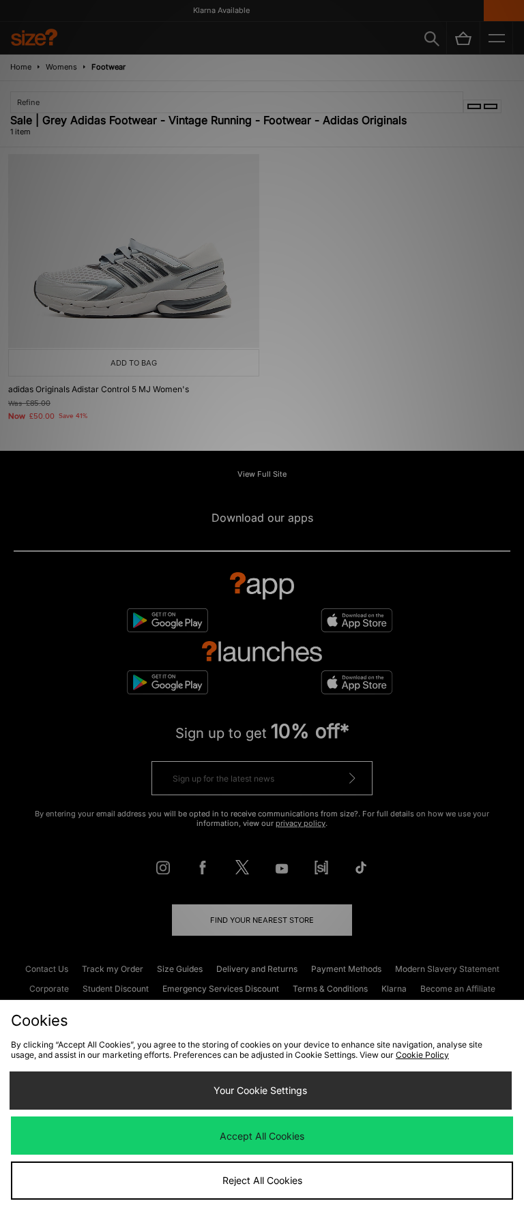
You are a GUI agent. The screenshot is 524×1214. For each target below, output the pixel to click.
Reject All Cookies (262, 1180)
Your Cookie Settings (260, 1090)
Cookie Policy (422, 1055)
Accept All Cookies (262, 1136)
